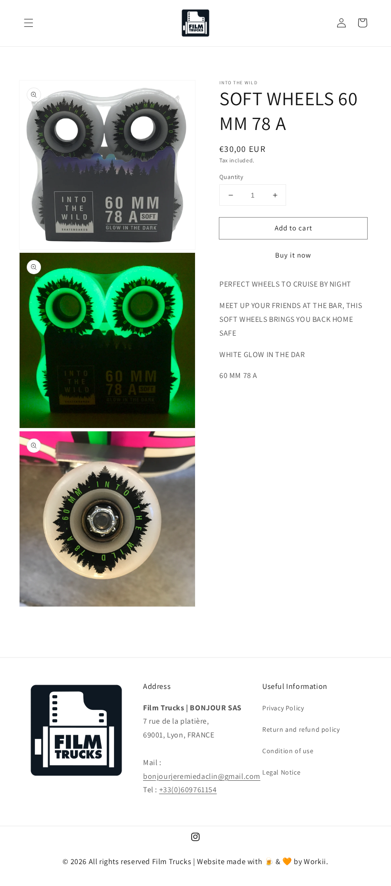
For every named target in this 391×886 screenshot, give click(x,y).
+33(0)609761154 (188, 790)
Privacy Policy (283, 708)
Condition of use (288, 751)
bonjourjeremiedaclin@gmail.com (201, 776)
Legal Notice (281, 772)
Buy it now (293, 254)
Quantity (231, 177)
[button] (28, 22)
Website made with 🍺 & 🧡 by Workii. (262, 861)
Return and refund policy (301, 729)
